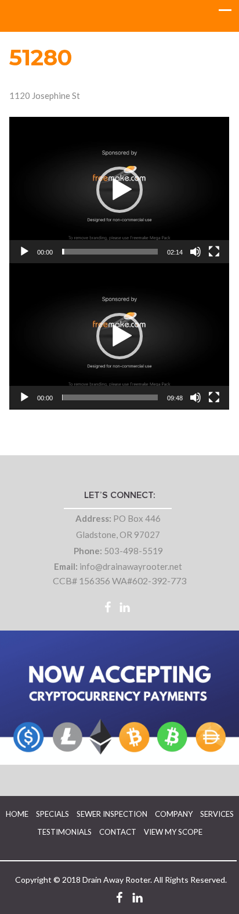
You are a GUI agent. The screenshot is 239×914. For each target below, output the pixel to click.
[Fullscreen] (214, 251)
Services (217, 814)
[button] (119, 190)
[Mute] (195, 251)
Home (17, 814)
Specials (52, 814)
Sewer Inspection (112, 814)
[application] (119, 190)
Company (174, 814)
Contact (117, 831)
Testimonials (64, 831)
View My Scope (173, 831)
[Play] (24, 251)
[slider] (110, 252)
